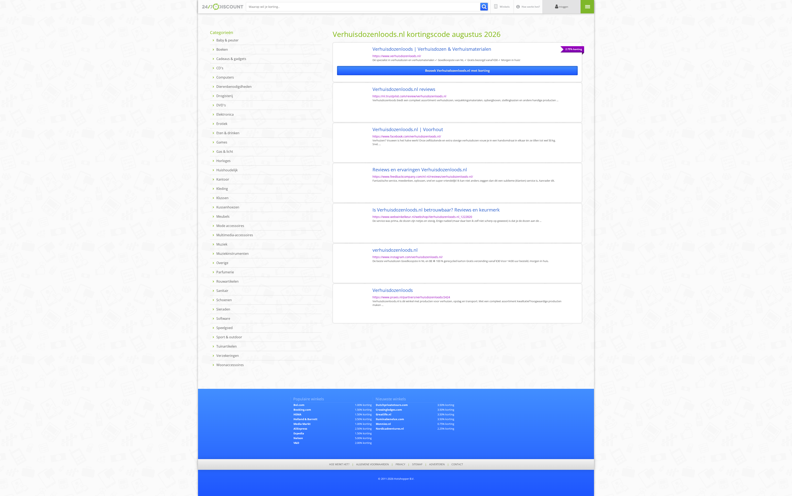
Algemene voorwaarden (372, 464)
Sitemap (417, 464)
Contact (457, 464)
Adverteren (437, 464)
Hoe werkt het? (339, 464)
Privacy (400, 464)
